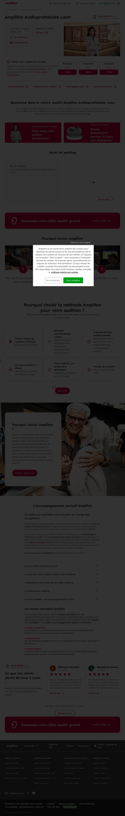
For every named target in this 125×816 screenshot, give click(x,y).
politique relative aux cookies (64, 272)
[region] (63, 265)
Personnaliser (53, 280)
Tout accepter (73, 280)
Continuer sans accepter (80, 242)
